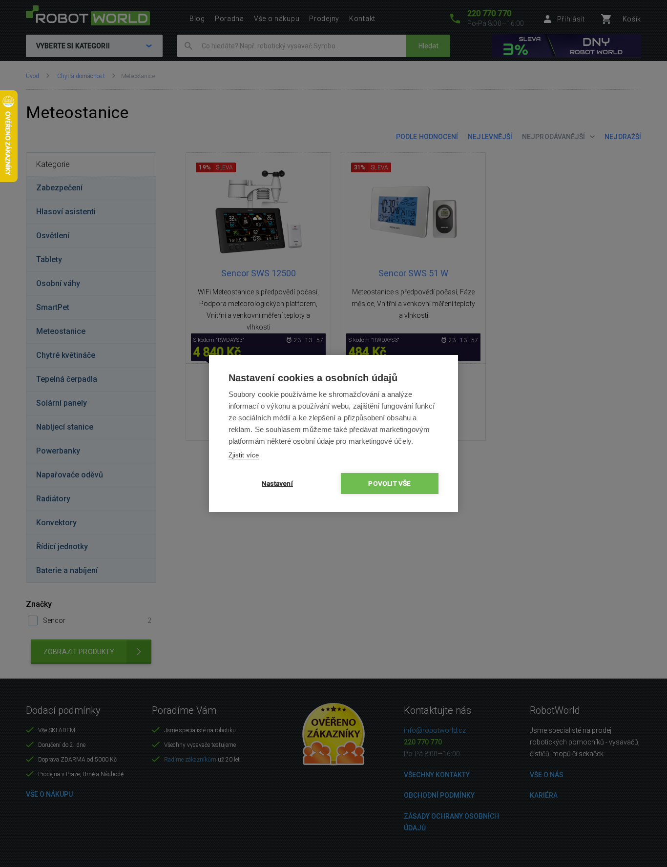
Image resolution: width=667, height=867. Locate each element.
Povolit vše (389, 483)
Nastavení (277, 483)
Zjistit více (244, 455)
